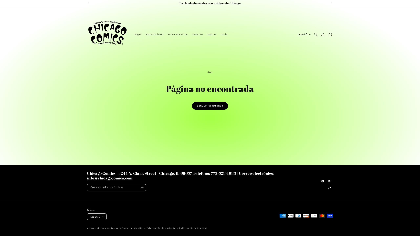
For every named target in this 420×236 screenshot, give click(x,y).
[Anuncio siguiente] (332, 3)
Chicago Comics (106, 228)
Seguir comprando (210, 105)
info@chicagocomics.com (110, 178)
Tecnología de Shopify (129, 228)
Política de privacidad (193, 228)
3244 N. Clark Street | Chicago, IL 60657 (155, 173)
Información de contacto (161, 228)
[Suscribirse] (142, 187)
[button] (315, 34)
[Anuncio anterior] (88, 3)
